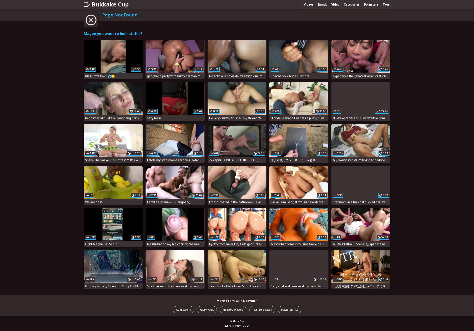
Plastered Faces (262, 309)
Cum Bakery (183, 309)
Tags (386, 4)
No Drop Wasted (233, 309)
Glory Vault (207, 309)
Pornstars (371, 4)
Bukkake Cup (110, 4)
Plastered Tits (289, 309)
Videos (308, 4)
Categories (352, 4)
